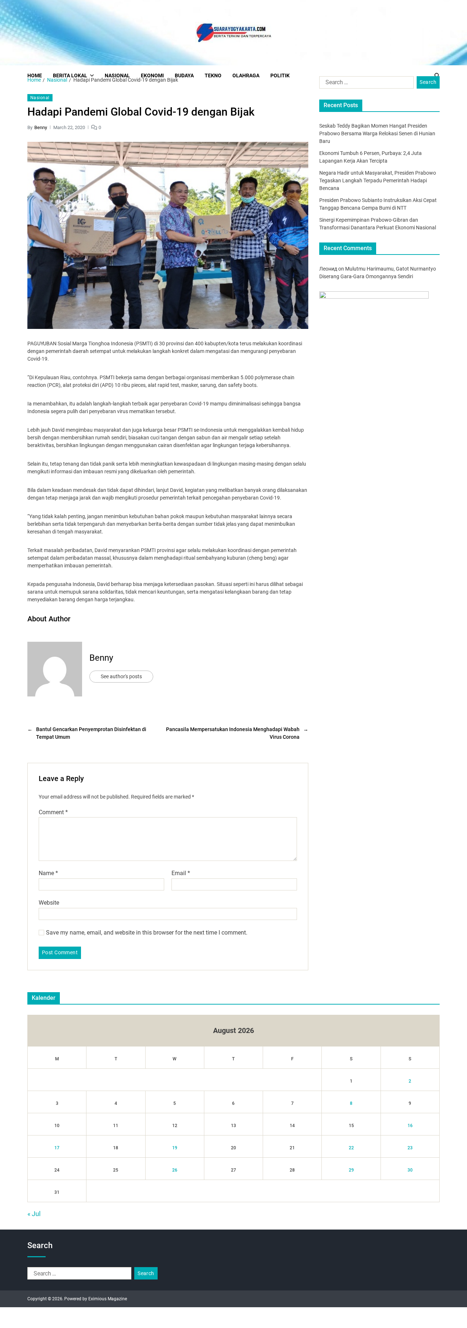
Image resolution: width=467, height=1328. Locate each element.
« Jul (33, 1214)
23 (410, 1147)
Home (34, 75)
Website (49, 902)
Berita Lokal (70, 75)
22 (351, 1147)
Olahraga (245, 75)
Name (48, 873)
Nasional (117, 75)
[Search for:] (365, 84)
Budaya (184, 75)
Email (180, 873)
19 (174, 1147)
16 (410, 1125)
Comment (53, 812)
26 (174, 1170)
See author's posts (121, 676)
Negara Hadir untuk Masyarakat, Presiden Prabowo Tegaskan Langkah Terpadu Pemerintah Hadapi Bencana (377, 180)
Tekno (213, 75)
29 (351, 1170)
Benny (40, 127)
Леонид (328, 269)
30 (410, 1170)
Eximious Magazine (107, 1298)
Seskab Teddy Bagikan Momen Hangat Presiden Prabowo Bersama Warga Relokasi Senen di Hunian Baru (377, 133)
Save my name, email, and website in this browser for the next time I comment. (146, 932)
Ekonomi (152, 75)
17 (56, 1147)
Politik (280, 75)
